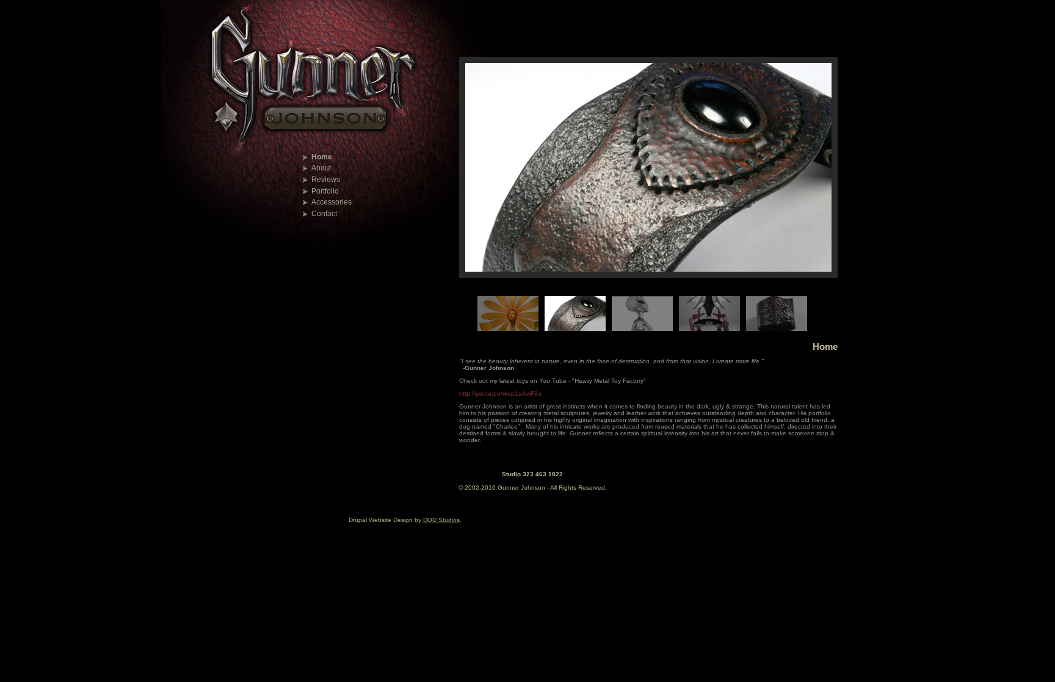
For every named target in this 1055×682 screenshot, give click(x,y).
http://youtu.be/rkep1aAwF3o (500, 393)
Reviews (325, 179)
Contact (324, 213)
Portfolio (325, 191)
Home (321, 157)
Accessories (331, 202)
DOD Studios (441, 520)
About (321, 168)
